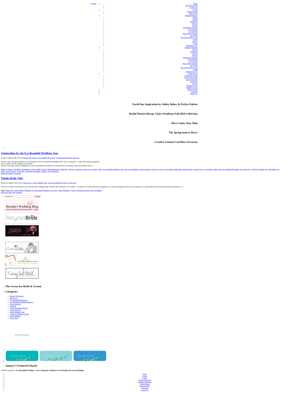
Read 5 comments (14, 173)
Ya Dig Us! (194, 8)
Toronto (43, 171)
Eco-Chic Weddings (132, 169)
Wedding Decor (192, 86)
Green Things (193, 74)
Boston (195, 20)
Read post (4, 173)
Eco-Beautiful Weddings (41, 190)
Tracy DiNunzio (53, 171)
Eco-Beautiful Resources (46, 158)
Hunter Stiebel (187, 169)
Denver (195, 26)
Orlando (261, 169)
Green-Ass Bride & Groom (57, 183)
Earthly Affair (97, 169)
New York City (245, 169)
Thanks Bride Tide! (12, 178)
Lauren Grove (198, 169)
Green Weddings (64, 190)
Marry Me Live (219, 169)
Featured (13, 306)
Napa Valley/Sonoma (190, 34)
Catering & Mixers (191, 76)
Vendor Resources (191, 16)
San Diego (194, 36)
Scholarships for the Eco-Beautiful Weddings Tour (29, 153)
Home (94, 4)
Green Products (15, 310)
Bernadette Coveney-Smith (31, 169)
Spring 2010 (193, 14)
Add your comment (15, 192)
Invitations (194, 82)
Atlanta (195, 18)
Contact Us (194, 94)
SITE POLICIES (191, 6)
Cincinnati (78, 169)
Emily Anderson (145, 169)
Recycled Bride (270, 169)
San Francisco (11, 171)
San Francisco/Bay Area (189, 38)
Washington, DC (192, 46)
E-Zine (195, 10)
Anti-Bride (17, 169)
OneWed (254, 169)
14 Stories (8, 169)
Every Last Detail (166, 169)
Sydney (195, 42)
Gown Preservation (191, 78)
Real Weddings (15, 316)
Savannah (20, 171)
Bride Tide (9, 190)
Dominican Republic (190, 28)
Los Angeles (193, 32)
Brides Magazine (53, 169)
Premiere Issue (192, 12)
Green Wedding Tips (39, 183)
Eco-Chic (53, 190)
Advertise (194, 92)
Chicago (195, 24)
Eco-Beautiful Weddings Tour (113, 169)
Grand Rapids (193, 30)
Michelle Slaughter (232, 169)
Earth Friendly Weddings (22, 190)
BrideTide (63, 169)
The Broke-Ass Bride (32, 171)
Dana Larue (87, 169)
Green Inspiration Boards (18, 308)
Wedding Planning (191, 48)
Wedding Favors (192, 88)
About (195, 4)
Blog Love (28, 183)
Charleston (194, 22)
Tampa (195, 44)
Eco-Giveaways (15, 304)
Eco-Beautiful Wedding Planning (67, 158)
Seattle (195, 40)
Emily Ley (155, 169)
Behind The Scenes (30, 158)
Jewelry (195, 84)
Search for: (9, 196)
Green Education (192, 80)
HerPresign (177, 169)
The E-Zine (72, 183)
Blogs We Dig (193, 90)
